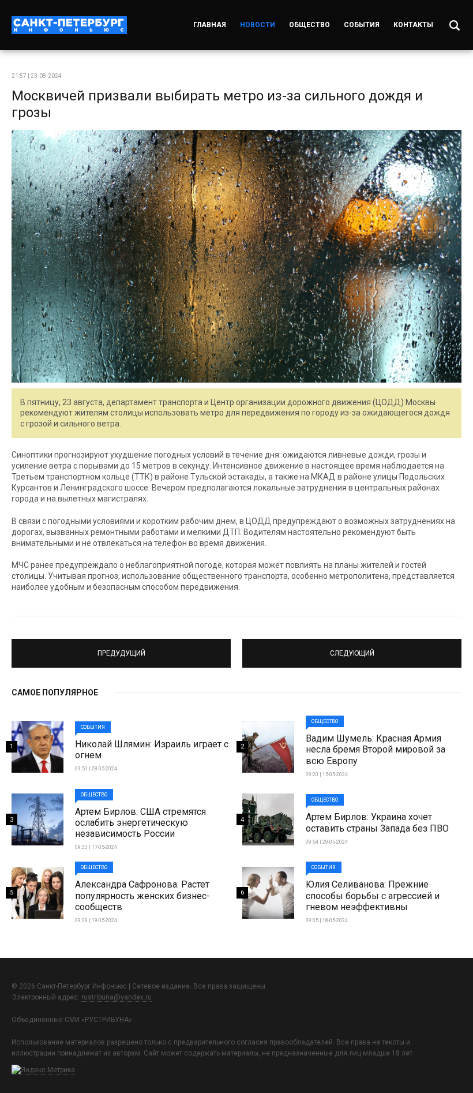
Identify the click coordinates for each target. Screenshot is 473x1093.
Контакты (413, 25)
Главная (209, 25)
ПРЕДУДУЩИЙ (121, 648)
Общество (309, 25)
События (362, 25)
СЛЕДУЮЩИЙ (352, 648)
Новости (257, 25)
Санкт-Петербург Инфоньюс (69, 25)
